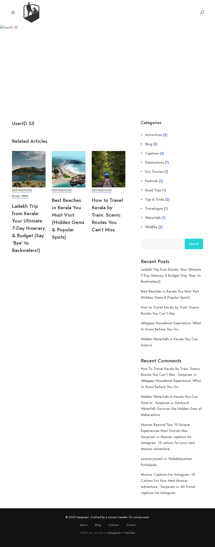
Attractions (153, 134)
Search (194, 244)
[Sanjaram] (31, 12)
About (84, 525)
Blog (148, 144)
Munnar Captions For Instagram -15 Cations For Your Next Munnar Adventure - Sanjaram (168, 480)
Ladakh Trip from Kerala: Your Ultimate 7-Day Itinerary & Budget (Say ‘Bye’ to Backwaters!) (28, 228)
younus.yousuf (152, 458)
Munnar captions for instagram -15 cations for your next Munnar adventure (168, 443)
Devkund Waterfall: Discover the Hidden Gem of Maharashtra (171, 408)
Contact (114, 525)
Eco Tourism (154, 171)
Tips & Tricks (154, 199)
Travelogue (154, 208)
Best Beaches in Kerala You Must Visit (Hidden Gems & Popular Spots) (68, 218)
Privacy (131, 525)
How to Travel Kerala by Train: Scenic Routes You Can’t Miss (107, 214)
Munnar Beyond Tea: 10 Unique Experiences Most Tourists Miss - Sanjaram (165, 430)
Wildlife (151, 227)
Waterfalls (153, 217)
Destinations (22, 190)
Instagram (114, 533)
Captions (152, 153)
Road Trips (20, 196)
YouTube (130, 533)
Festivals (151, 181)
